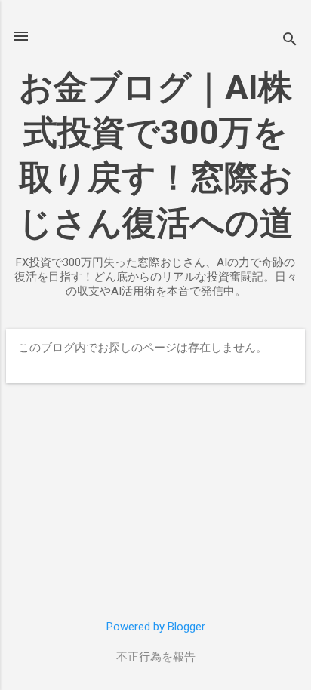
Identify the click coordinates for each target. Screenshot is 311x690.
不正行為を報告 (156, 657)
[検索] (290, 41)
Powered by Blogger (155, 626)
